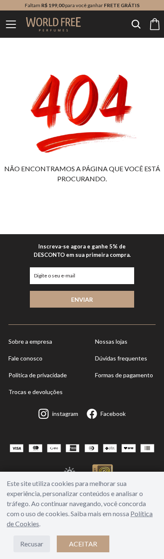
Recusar (31, 544)
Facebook (113, 413)
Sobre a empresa (30, 341)
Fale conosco (25, 358)
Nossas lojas (111, 341)
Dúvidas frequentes (121, 358)
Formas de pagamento (124, 375)
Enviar (82, 299)
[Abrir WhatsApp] (143, 538)
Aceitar (83, 544)
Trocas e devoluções (35, 391)
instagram (65, 413)
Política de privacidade (37, 375)
